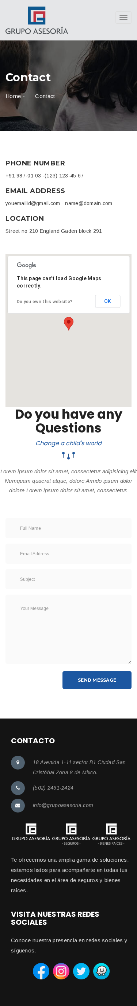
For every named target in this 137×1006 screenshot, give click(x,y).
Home (13, 96)
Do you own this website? (44, 301)
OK (107, 301)
